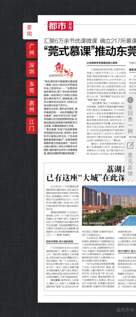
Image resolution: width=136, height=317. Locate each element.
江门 (31, 125)
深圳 (31, 68)
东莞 (31, 87)
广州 (31, 49)
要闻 (29, 30)
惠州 (31, 106)
